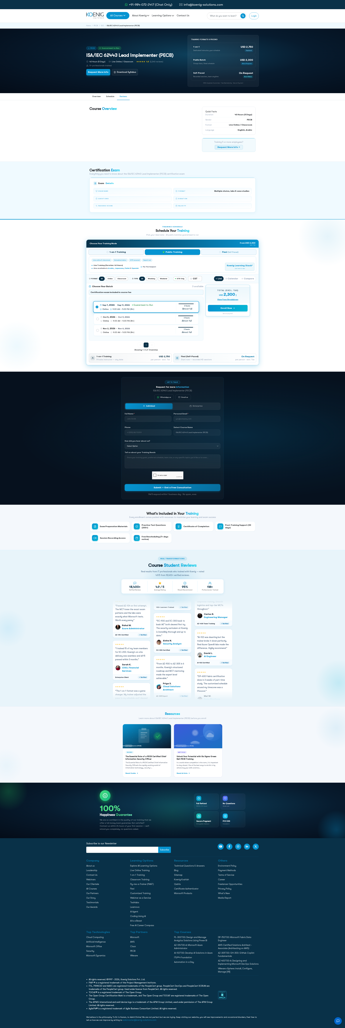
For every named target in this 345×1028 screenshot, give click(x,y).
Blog (176, 870)
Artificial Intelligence (96, 942)
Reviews (123, 96)
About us (90, 866)
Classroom (121, 278)
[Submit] (243, 15)
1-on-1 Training (137, 875)
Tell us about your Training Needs (140, 452)
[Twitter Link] (256, 847)
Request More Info (98, 72)
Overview (96, 96)
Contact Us (183, 15)
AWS (132, 942)
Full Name (129, 414)
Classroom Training (139, 879)
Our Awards (92, 907)
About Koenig (139, 15)
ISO (102, 26)
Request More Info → (229, 147)
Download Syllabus (126, 72)
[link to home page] (95, 15)
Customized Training (140, 893)
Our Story (91, 898)
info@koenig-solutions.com (203, 4)
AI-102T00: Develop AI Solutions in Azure (193, 953)
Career (221, 879)
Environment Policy (227, 866)
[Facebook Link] (229, 847)
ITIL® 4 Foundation (183, 957)
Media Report (224, 898)
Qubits (177, 884)
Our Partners (92, 893)
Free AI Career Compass (142, 925)
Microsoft (134, 937)
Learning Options (162, 15)
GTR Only (180, 278)
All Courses (116, 15)
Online (110, 278)
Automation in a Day (184, 962)
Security (90, 951)
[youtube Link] (221, 847)
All (102, 278)
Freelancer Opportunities (230, 884)
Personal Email (181, 414)
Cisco (133, 946)
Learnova (134, 907)
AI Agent (134, 911)
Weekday (151, 278)
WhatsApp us (165, 397)
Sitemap (178, 875)
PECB (96, 26)
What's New (224, 893)
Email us (184, 397)
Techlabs (134, 902)
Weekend (163, 278)
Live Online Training (140, 870)
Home (88, 26)
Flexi (132, 889)
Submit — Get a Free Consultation (172, 487)
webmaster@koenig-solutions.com (139, 1020)
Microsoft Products (183, 893)
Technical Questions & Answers (189, 866)
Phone (127, 427)
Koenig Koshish (181, 879)
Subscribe (164, 850)
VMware (134, 955)
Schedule (110, 96)
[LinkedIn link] (247, 847)
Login (254, 16)
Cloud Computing (95, 937)
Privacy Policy (224, 889)
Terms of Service (226, 875)
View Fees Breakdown (227, 299)
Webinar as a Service (140, 898)
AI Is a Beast (136, 921)
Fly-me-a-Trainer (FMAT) (142, 884)
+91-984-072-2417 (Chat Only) (150, 4)
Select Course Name (183, 427)
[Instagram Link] (238, 847)
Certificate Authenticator (186, 889)
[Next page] (151, 345)
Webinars (91, 879)
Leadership (91, 870)
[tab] (116, 252)
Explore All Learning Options (143, 866)
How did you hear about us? (137, 441)
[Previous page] (140, 345)
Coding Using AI (138, 916)
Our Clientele (92, 884)
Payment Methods (227, 870)
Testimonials (92, 902)
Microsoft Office (94, 946)
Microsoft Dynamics (95, 955)
